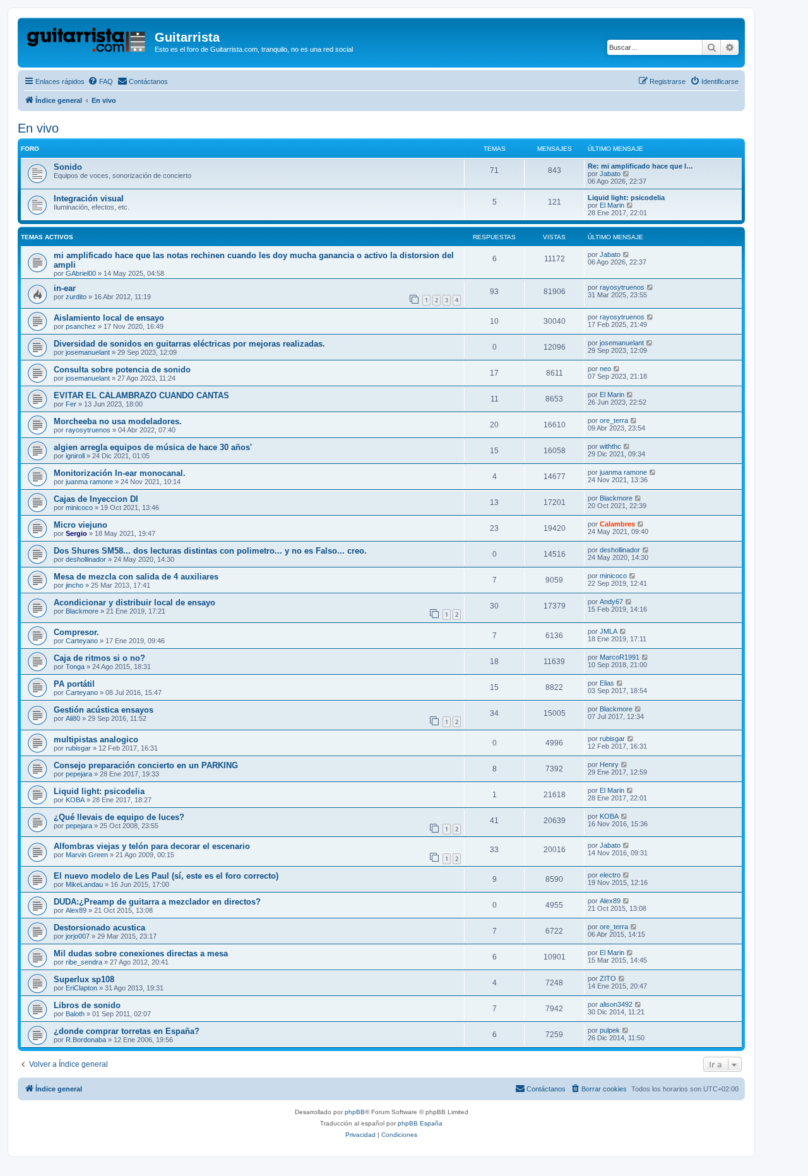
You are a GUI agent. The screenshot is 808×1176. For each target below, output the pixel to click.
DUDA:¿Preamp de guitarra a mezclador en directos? (157, 901)
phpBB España (420, 1123)
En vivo (38, 128)
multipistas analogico (96, 739)
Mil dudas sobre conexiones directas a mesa (141, 953)
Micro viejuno (80, 525)
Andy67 (611, 601)
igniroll (75, 456)
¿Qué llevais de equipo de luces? (119, 817)
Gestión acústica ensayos (103, 710)
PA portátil (74, 684)
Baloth (75, 1014)
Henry (609, 764)
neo (605, 368)
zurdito (76, 296)
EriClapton (81, 988)
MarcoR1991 (619, 657)
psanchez (81, 326)
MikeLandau (84, 884)
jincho (74, 585)
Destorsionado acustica (99, 927)
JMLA (608, 631)
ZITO (608, 978)
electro (610, 875)
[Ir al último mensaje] (626, 254)
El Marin (612, 205)
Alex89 (76, 910)
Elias (607, 683)
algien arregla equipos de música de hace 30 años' (153, 447)
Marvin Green (87, 854)
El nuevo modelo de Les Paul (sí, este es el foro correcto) (166, 876)
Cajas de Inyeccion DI (96, 499)
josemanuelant (88, 352)
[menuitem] (100, 81)
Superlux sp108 (84, 979)
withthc (610, 446)
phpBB (355, 1111)
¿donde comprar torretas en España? (126, 1031)
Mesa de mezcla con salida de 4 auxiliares (136, 576)
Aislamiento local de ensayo (109, 318)
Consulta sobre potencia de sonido (122, 369)
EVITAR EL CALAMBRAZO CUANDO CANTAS (141, 395)
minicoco (79, 507)
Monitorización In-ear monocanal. (120, 473)
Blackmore (616, 498)
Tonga (75, 666)
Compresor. (76, 632)
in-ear (65, 288)
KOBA (75, 800)
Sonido (68, 167)
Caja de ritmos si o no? (99, 658)
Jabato (610, 173)
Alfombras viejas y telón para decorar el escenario (152, 846)
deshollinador (86, 559)
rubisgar (78, 748)
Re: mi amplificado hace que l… (640, 166)
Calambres (617, 524)
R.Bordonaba (86, 1039)
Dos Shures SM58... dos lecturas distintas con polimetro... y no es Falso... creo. (210, 550)
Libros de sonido (87, 1005)
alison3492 (616, 1004)
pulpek (610, 1030)
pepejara (79, 774)
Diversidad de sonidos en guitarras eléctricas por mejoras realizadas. (189, 343)
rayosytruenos (622, 287)
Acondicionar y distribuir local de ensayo (134, 602)
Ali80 (73, 718)
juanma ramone (89, 481)
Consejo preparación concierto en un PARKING (146, 765)
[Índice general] (88, 41)
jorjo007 (78, 936)
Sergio (76, 533)
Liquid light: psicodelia (626, 197)
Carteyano (82, 640)
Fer (71, 404)
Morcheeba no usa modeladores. (118, 421)
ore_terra (614, 420)
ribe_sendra (84, 962)
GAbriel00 (81, 273)
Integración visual (89, 198)
